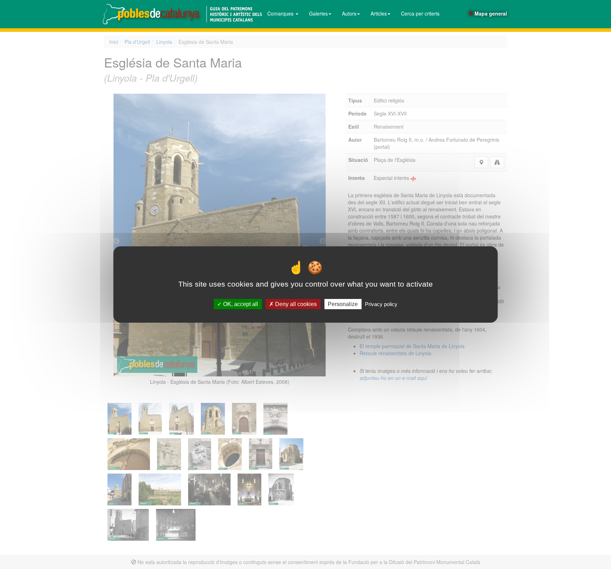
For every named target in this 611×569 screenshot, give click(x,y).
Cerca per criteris (420, 13)
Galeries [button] (318, 13)
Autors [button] (349, 13)
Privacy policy (381, 304)
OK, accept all (240, 304)
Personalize (343, 304)
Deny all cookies (295, 304)
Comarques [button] (281, 13)
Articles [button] (379, 13)
